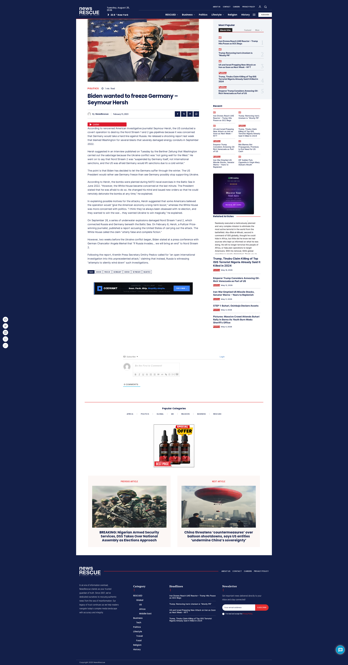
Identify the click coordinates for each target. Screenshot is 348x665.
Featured (247, 30)
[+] (173, 374)
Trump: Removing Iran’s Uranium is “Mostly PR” (235, 54)
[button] (265, 7)
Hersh (127, 272)
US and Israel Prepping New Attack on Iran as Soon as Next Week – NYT (237, 65)
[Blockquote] (158, 374)
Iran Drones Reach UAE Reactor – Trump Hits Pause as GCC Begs (238, 42)
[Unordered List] (154, 374)
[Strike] (147, 374)
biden (98, 272)
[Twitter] (184, 114)
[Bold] (135, 374)
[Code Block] (162, 374)
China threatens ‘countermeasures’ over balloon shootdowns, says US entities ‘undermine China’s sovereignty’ (218, 536)
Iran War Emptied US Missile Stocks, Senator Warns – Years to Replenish (223, 163)
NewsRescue (102, 114)
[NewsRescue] (89, 11)
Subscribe (262, 607)
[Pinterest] (190, 114)
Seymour (137, 272)
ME (220, 38)
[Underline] (143, 374)
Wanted (146, 272)
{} (169, 374)
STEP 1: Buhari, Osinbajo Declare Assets (236, 305)
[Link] (166, 374)
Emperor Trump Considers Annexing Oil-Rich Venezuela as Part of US (238, 92)
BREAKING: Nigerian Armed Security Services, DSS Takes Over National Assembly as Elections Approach (129, 536)
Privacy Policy (247, 614)
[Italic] (139, 374)
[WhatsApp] (196, 114)
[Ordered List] (151, 374)
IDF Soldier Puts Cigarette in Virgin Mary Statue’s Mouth (249, 162)
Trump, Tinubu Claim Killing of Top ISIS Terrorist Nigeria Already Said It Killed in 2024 (238, 79)
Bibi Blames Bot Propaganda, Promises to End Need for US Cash (248, 147)
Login (222, 356)
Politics (93, 88)
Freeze (107, 272)
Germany (117, 272)
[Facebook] (177, 114)
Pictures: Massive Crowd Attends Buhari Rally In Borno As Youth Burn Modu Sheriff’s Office (236, 319)
